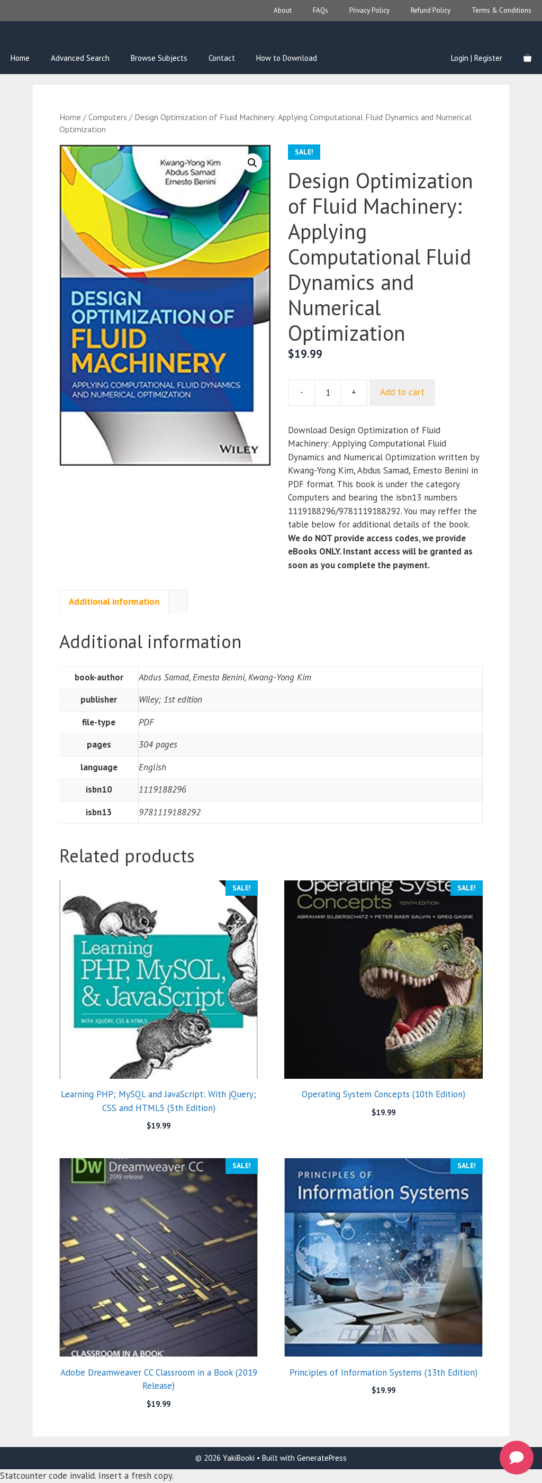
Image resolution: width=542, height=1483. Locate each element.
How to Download (286, 58)
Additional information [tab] (114, 601)
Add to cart (402, 392)
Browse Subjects (159, 58)
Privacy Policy (369, 10)
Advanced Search (80, 58)
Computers (107, 117)
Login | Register (476, 58)
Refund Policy (430, 10)
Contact (222, 58)
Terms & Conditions (501, 10)
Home (20, 58)
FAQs (320, 10)
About (283, 10)
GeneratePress (322, 1458)
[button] (252, 162)
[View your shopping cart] (527, 58)
